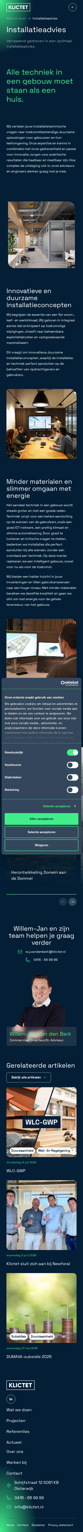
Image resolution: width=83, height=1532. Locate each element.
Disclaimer (38, 1525)
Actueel (14, 1442)
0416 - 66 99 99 (29, 1497)
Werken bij (16, 1462)
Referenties (18, 1431)
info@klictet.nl (29, 1507)
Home (10, 1525)
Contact (14, 1473)
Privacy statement (60, 1525)
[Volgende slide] (72, 902)
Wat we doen (16, 18)
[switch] (72, 765)
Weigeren (41, 845)
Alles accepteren (41, 818)
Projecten (15, 1420)
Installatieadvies (45, 18)
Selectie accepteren (57, 806)
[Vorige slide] (63, 902)
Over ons (14, 1451)
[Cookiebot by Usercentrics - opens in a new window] (60, 683)
